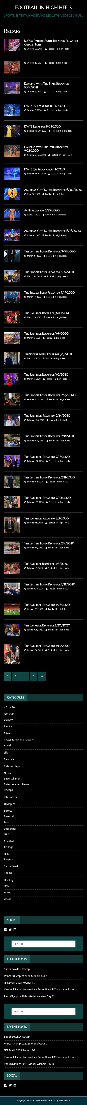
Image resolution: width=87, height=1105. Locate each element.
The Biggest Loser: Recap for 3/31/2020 (50, 251)
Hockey (9, 880)
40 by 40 (9, 707)
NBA (6, 835)
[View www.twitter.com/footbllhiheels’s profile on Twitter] (10, 1085)
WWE (7, 899)
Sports (8, 811)
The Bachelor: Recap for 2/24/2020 (47, 415)
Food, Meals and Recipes (19, 740)
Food (7, 746)
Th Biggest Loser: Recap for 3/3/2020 (48, 354)
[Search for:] (43, 944)
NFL (6, 854)
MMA (7, 892)
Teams (8, 873)
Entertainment (13, 779)
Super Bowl (11, 866)
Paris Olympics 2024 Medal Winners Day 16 (29, 996)
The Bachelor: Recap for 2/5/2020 (46, 518)
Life (6, 752)
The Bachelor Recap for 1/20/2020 (47, 625)
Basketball (10, 829)
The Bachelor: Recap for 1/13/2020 (47, 646)
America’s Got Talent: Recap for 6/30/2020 (53, 190)
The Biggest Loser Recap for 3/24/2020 (49, 272)
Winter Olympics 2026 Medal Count (25, 976)
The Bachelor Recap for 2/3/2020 (46, 564)
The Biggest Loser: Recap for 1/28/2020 (49, 584)
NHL (6, 886)
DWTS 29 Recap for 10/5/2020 (44, 106)
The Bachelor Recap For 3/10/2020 (47, 313)
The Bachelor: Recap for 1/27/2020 (47, 605)
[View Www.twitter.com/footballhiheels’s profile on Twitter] (10, 929)
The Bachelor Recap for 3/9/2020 (46, 333)
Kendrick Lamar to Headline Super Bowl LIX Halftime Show (39, 989)
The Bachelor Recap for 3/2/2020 (46, 374)
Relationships (12, 766)
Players (8, 859)
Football (9, 841)
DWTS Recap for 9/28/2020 (42, 126)
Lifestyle (9, 714)
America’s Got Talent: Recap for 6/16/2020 (52, 231)
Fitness (8, 733)
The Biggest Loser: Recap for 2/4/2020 (49, 543)
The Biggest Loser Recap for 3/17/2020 (49, 292)
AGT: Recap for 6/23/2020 (42, 210)
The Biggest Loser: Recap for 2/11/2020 (49, 477)
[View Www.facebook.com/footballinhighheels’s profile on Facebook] (5, 929)
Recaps (8, 790)
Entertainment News (16, 784)
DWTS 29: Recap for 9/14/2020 (44, 169)
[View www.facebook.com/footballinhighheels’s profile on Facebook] (5, 1085)
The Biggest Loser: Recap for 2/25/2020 (50, 395)
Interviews (10, 797)
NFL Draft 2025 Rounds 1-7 (19, 983)
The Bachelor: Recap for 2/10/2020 (47, 498)
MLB (6, 822)
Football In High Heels (58, 49)
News (7, 773)
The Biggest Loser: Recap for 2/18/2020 (49, 436)
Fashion (8, 726)
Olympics (9, 804)
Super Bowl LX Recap (17, 969)
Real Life (9, 759)
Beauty (8, 720)
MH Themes (65, 1101)
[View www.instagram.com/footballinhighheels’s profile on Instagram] (15, 1085)
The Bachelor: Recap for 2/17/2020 (47, 457)
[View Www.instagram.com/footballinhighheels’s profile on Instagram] (15, 929)
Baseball (9, 816)
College (9, 847)
